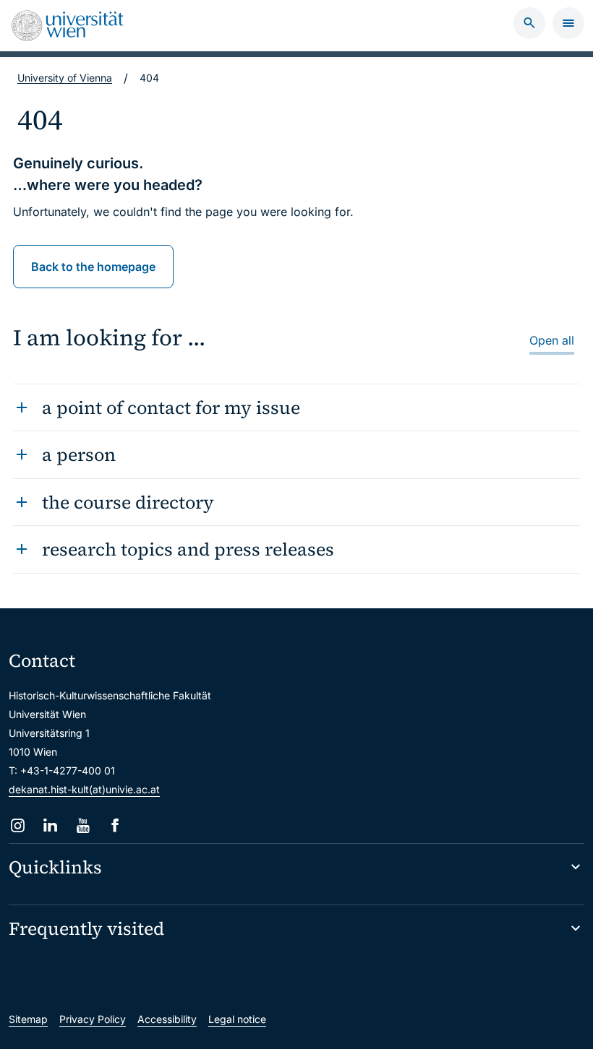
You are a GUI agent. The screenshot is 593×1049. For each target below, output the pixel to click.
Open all (551, 340)
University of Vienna (64, 78)
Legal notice (237, 1019)
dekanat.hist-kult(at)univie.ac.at (84, 789)
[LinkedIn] (50, 825)
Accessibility (167, 1019)
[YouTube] (83, 825)
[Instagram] (18, 825)
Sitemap (28, 1019)
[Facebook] (115, 825)
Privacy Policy (92, 1019)
